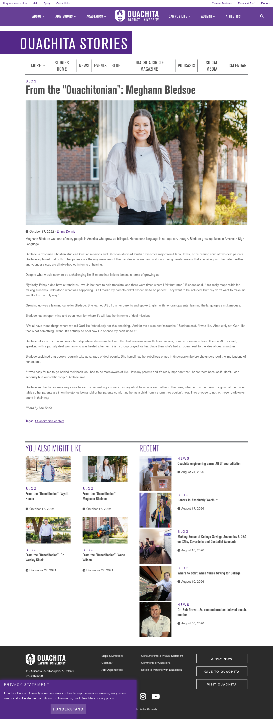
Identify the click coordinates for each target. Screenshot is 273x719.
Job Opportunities (112, 669)
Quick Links (63, 3)
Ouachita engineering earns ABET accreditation (209, 463)
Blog (116, 66)
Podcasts (186, 66)
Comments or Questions (155, 662)
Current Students (222, 3)
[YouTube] (155, 698)
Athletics (233, 16)
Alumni (206, 16)
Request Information (15, 3)
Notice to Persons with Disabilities (161, 669)
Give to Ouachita (222, 671)
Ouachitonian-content (49, 421)
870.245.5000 (34, 675)
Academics (95, 16)
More (36, 66)
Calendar (237, 66)
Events (100, 66)
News (84, 66)
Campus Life (178, 16)
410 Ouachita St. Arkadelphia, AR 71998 (50, 670)
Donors (265, 3)
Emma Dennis (66, 231)
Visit (35, 3)
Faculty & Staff (246, 3)
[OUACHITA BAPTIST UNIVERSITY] (137, 16)
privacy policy (105, 698)
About (37, 16)
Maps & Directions (112, 655)
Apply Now (222, 658)
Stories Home (62, 66)
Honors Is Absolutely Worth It (197, 500)
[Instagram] (142, 698)
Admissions (64, 16)
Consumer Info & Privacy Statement (162, 655)
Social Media (212, 66)
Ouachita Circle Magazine (149, 66)
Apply (47, 3)
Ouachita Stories (74, 44)
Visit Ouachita (222, 684)
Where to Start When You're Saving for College (208, 573)
